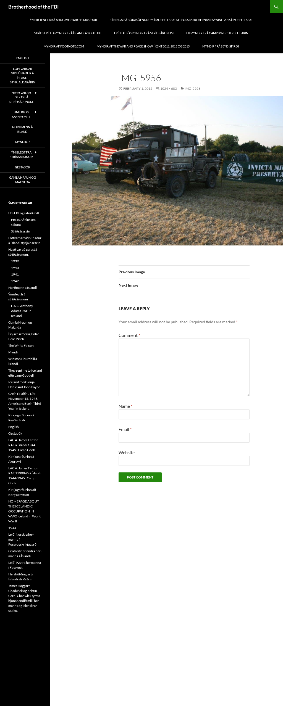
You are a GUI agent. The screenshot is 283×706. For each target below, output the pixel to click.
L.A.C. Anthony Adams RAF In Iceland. (22, 311)
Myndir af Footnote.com (64, 46)
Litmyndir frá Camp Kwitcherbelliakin (217, 33)
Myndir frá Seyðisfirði (220, 46)
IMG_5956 (192, 88)
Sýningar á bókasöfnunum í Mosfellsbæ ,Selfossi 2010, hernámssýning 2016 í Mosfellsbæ (181, 20)
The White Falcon (21, 345)
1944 (12, 528)
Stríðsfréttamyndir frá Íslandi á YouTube (67, 33)
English (22, 58)
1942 (15, 281)
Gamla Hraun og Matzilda (22, 180)
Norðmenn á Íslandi (22, 129)
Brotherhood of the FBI (33, 7)
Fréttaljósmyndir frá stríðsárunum (144, 33)
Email (125, 429)
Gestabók (22, 167)
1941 (15, 274)
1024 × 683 (168, 88)
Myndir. (21, 142)
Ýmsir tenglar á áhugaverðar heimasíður (63, 20)
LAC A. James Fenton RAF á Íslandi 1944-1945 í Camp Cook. (23, 445)
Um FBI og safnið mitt (21, 114)
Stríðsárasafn (20, 231)
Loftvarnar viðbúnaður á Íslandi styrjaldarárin (22, 75)
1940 (15, 268)
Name (125, 406)
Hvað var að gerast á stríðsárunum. (21, 97)
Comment (129, 335)
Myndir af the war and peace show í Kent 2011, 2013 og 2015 (143, 46)
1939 (15, 261)
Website (127, 452)
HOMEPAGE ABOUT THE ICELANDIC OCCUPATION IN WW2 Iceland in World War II (24, 511)
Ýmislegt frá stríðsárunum (21, 154)
